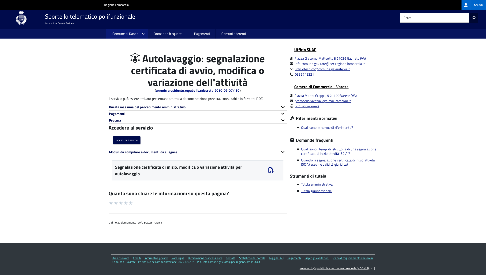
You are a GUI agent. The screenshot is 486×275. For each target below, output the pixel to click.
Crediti (137, 258)
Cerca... (409, 18)
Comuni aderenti (233, 33)
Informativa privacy (156, 258)
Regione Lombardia (116, 4)
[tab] (198, 107)
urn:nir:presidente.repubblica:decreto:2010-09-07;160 (197, 90)
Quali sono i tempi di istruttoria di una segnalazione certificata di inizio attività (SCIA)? (338, 151)
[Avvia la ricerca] (473, 18)
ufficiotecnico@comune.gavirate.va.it (322, 69)
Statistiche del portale (252, 258)
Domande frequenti (168, 33)
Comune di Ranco (125, 33)
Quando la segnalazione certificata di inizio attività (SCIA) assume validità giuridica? (338, 162)
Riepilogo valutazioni (317, 258)
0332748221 (304, 74)
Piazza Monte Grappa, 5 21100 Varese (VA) (325, 95)
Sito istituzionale (307, 106)
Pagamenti (202, 33)
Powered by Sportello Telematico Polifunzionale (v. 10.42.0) (334, 268)
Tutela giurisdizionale (316, 191)
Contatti (230, 258)
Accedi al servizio (127, 140)
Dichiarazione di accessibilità (205, 258)
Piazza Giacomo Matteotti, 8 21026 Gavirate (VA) (330, 58)
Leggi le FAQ (276, 258)
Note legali (177, 258)
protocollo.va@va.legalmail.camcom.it (323, 101)
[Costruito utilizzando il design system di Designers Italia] (373, 269)
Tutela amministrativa (317, 184)
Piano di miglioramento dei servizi (353, 258)
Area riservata (120, 258)
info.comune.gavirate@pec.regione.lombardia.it (330, 63)
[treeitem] (474, 5)
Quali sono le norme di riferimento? (327, 127)
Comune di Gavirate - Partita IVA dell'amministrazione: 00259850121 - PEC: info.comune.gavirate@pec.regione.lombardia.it (186, 262)
